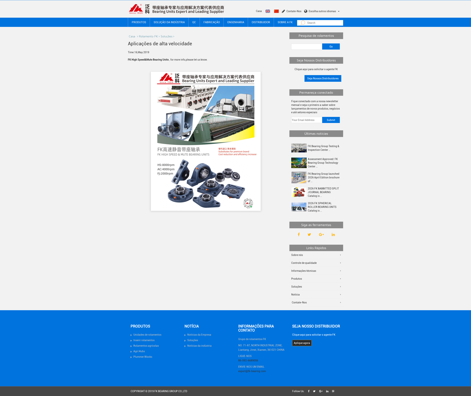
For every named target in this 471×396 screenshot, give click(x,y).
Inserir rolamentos (144, 340)
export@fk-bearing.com (252, 371)
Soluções (166, 36)
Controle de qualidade (304, 262)
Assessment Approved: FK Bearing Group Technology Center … (323, 163)
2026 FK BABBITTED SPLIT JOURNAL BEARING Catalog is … (323, 192)
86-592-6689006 (248, 360)
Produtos (296, 278)
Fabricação (211, 22)
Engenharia (235, 22)
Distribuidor (261, 22)
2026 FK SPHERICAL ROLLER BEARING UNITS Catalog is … (322, 207)
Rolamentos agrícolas (146, 345)
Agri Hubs (139, 351)
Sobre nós (297, 255)
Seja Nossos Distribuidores (323, 78)
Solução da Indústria (169, 22)
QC (194, 22)
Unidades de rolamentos (147, 334)
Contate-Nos (294, 11)
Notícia (295, 294)
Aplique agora (302, 343)
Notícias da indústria (199, 345)
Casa (258, 11)
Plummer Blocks (142, 356)
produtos (139, 22)
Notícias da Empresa (199, 334)
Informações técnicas (303, 270)
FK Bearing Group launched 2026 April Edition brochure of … (323, 177)
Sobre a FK (285, 22)
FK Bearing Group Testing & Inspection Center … (323, 148)
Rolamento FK (148, 36)
